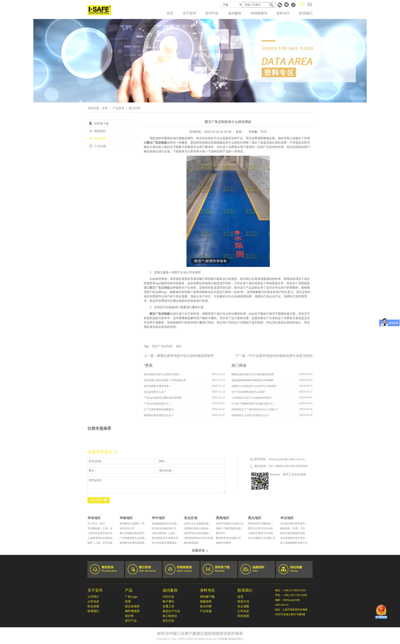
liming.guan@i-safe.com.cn (287, 459)
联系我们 (305, 13)
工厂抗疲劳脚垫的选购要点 (159, 409)
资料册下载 (101, 123)
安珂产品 (212, 13)
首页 (170, 13)
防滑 (128, 601)
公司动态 (93, 601)
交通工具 (168, 606)
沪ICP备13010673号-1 (231, 639)
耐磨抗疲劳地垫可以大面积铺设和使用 (185, 355)
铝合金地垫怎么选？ (155, 391)
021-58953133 (278, 466)
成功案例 (234, 13)
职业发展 (93, 606)
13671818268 (298, 466)
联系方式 (243, 601)
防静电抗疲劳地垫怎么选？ (159, 415)
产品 (128, 590)
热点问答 (99, 138)
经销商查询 (259, 13)
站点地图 (243, 606)
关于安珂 (189, 13)
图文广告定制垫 (162, 346)
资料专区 (283, 13)
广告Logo (131, 596)
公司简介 (93, 596)
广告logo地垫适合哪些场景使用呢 (162, 397)
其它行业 (168, 620)
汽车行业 (168, 596)
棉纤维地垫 (132, 611)
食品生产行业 (171, 611)
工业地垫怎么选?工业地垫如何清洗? (251, 397)
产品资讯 (118, 108)
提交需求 (97, 500)
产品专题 (99, 146)
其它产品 (131, 620)
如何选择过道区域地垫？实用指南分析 (165, 380)
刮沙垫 (129, 615)
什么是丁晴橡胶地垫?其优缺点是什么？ (253, 403)
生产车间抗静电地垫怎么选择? (248, 391)
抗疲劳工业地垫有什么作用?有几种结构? (254, 386)
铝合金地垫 (132, 606)
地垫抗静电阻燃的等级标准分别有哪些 (252, 380)
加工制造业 (169, 615)
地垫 (179, 346)
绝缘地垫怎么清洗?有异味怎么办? (250, 415)
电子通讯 (168, 601)
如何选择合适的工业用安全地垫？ (162, 374)
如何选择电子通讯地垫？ (157, 386)
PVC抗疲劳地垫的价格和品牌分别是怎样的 (280, 355)
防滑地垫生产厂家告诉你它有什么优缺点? (254, 409)
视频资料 (99, 131)
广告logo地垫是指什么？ (157, 403)
